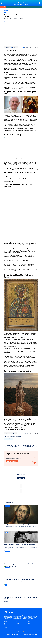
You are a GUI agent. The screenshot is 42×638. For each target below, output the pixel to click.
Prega (23, 6)
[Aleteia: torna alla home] (21, 2)
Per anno (28, 623)
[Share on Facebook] (30, 47)
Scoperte (5, 627)
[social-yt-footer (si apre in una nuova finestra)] (18, 631)
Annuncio (17, 626)
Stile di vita (6, 624)
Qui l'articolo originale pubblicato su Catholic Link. (14, 429)
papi (5, 438)
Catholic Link (15, 18)
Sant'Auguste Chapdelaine (24, 4)
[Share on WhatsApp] (37, 47)
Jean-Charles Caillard (21, 331)
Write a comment (21, 478)
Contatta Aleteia (31, 634)
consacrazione (7, 567)
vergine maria (10, 438)
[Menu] (7, 3)
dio (5, 585)
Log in (24, 474)
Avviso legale (18, 634)
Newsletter (17, 623)
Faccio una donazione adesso (11, 461)
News (5, 623)
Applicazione (18, 624)
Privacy (36, 634)
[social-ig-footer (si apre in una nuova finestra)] (23, 631)
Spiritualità (6, 10)
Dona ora (2, 6)
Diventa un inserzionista (24, 634)
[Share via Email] (35, 47)
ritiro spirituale (7, 551)
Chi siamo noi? (12, 634)
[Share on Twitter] (33, 47)
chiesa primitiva (7, 505)
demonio (6, 532)
